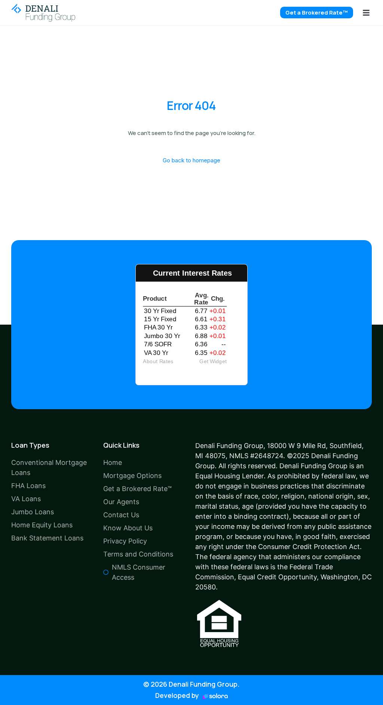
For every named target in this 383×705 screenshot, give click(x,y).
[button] (366, 12)
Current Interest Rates (192, 273)
